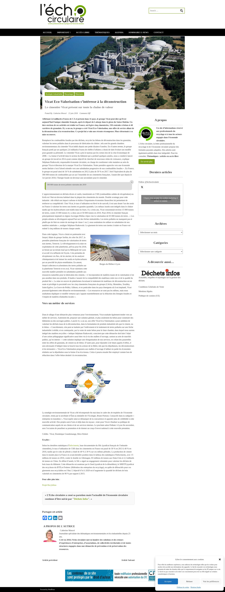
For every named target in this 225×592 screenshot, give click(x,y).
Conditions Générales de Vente (151, 287)
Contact (159, 32)
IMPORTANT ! (64, 32)
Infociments (74, 445)
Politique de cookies (183, 587)
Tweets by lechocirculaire (161, 199)
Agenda (119, 32)
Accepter (168, 581)
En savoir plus (146, 161)
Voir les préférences (211, 581)
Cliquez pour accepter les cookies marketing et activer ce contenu (161, 199)
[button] (219, 559)
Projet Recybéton (49, 485)
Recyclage (68, 94)
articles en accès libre (169, 156)
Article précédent (49, 560)
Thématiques (102, 32)
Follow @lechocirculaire (149, 182)
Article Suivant (128, 560)
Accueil (47, 32)
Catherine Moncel (60, 113)
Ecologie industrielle (54, 94)
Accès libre (83, 32)
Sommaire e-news (139, 32)
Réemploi (79, 94)
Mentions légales (195, 587)
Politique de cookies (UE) (149, 296)
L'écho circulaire (65, 13)
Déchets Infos (81, 499)
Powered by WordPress (47, 589)
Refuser (189, 581)
